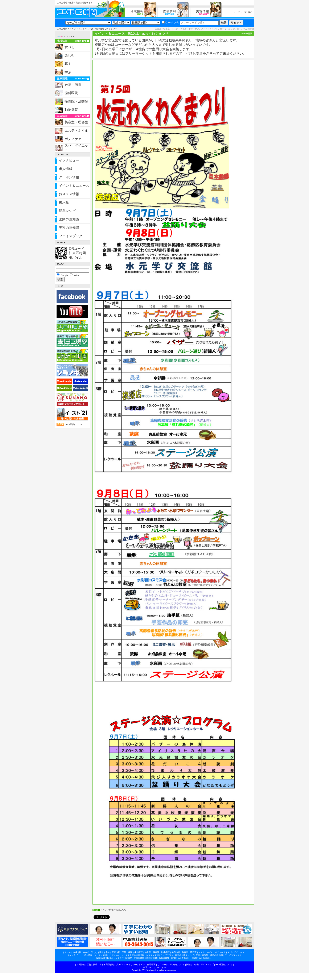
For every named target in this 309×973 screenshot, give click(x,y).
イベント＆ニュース (79, 29)
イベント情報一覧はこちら (113, 910)
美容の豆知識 (69, 227)
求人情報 (65, 169)
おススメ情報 (69, 194)
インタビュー (69, 160)
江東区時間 (62, 29)
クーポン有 (172, 22)
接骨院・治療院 (76, 101)
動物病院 (71, 110)
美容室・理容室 (76, 122)
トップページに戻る (242, 12)
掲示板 (64, 202)
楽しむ (70, 55)
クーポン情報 (69, 177)
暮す (68, 64)
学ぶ (68, 72)
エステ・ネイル (76, 130)
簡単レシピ (67, 211)
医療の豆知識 (69, 219)
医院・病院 (73, 84)
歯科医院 (71, 93)
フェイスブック (70, 236)
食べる (70, 47)
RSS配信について (74, 424)
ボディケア (73, 139)
